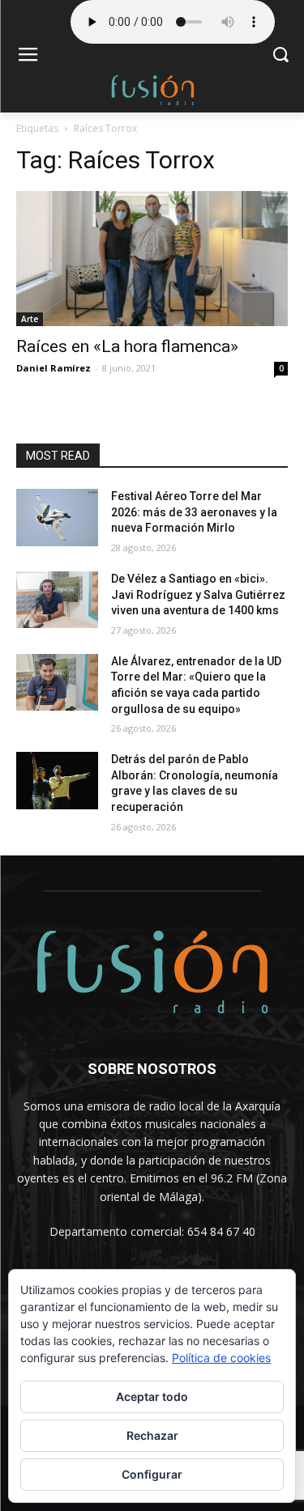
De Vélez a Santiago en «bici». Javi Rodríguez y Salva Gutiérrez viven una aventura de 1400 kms (198, 594)
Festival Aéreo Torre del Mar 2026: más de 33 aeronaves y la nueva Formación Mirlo (194, 512)
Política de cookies (221, 1358)
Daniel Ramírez (53, 368)
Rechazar (152, 1435)
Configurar (152, 1474)
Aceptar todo (152, 1396)
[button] (280, 56)
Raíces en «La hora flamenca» (127, 346)
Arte (29, 319)
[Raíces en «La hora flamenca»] (152, 259)
